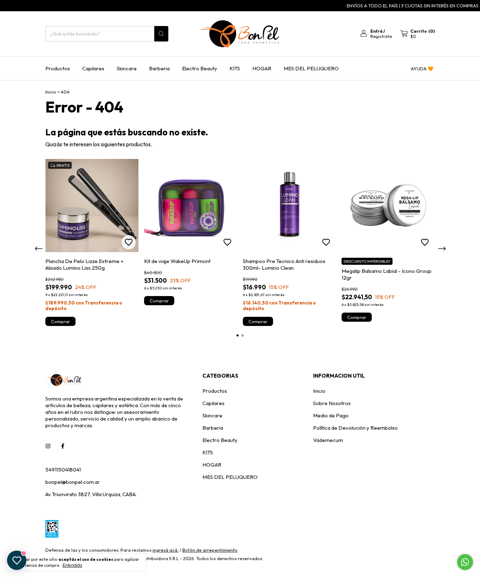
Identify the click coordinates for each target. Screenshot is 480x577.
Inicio (50, 92)
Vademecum (328, 440)
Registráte (381, 36)
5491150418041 (63, 469)
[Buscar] (161, 33)
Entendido (72, 565)
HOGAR (261, 68)
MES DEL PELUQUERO (311, 68)
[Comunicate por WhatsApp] (465, 562)
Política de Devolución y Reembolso (355, 427)
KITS (234, 68)
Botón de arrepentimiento (210, 550)
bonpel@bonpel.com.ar (72, 482)
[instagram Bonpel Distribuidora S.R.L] (48, 446)
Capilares (93, 68)
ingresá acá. (166, 550)
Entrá (376, 31)
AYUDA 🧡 (422, 68)
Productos (57, 68)
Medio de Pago (331, 415)
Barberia (159, 68)
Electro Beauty (199, 68)
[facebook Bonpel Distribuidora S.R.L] (62, 446)
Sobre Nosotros (332, 403)
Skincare (127, 68)
